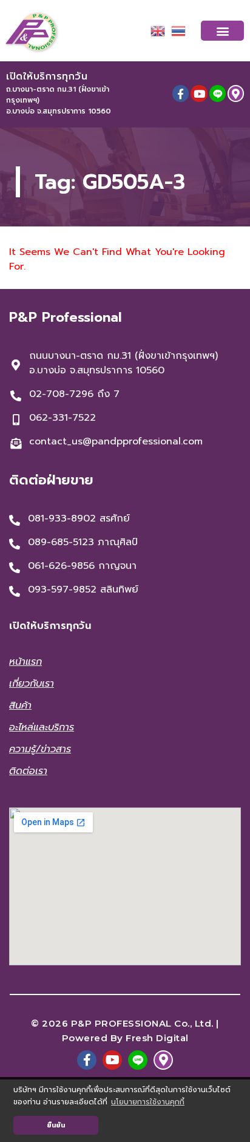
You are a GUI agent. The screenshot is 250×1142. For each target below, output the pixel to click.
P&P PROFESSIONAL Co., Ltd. (142, 1023)
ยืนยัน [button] (56, 1125)
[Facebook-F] (180, 93)
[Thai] (178, 30)
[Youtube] (199, 93)
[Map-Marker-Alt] (236, 93)
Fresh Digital (157, 1038)
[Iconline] (217, 93)
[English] (157, 30)
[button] (222, 31)
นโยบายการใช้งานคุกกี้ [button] (147, 1101)
